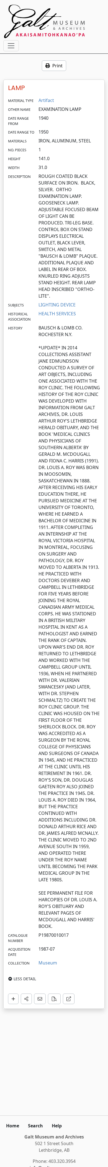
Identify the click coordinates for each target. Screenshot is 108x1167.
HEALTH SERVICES (57, 314)
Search (35, 1126)
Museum (47, 963)
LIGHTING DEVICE (57, 305)
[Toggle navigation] (11, 45)
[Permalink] (68, 999)
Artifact (46, 100)
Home (12, 1126)
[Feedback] (40, 999)
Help (57, 1126)
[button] (26, 999)
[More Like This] (54, 999)
